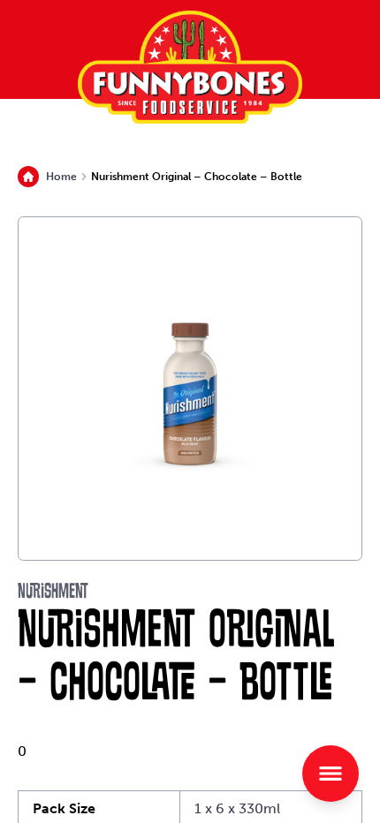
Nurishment (53, 592)
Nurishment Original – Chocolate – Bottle (196, 176)
